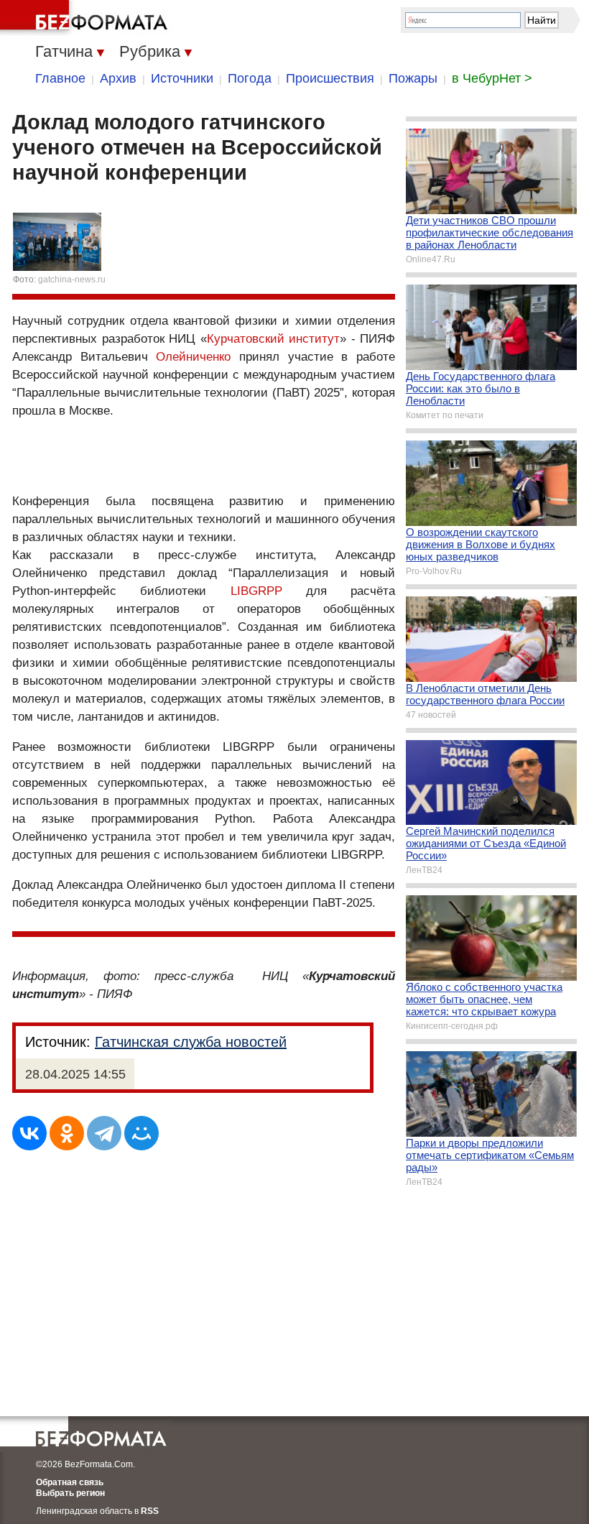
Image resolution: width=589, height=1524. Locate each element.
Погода (250, 78)
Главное (60, 78)
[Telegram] (104, 1133)
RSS (150, 1511)
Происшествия (330, 78)
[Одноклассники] (67, 1133)
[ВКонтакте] (29, 1133)
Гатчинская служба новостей (191, 1042)
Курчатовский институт (273, 339)
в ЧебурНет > (492, 78)
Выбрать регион (70, 1493)
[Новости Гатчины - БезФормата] (86, 18)
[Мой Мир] (141, 1133)
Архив (118, 78)
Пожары (413, 78)
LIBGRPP (256, 591)
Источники (182, 78)
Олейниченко (193, 357)
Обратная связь (69, 1482)
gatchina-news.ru (72, 279)
